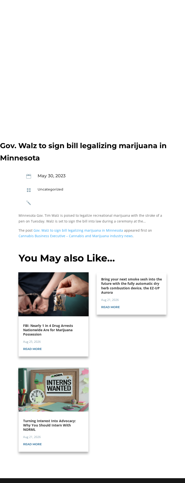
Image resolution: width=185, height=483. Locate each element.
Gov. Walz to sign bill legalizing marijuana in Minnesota (78, 230)
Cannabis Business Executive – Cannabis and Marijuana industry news (76, 236)
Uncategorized (50, 189)
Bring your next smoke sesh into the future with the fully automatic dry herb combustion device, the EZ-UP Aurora (131, 286)
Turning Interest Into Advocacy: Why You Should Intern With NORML (49, 425)
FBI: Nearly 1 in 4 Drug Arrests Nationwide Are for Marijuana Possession (48, 330)
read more (32, 349)
